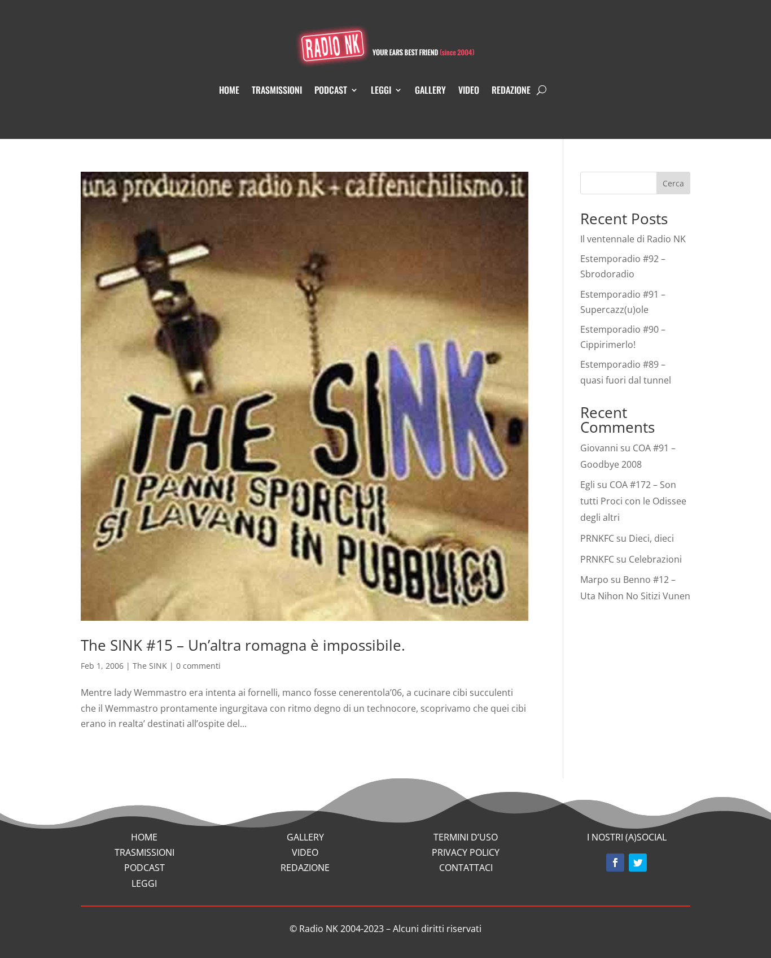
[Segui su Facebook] (615, 863)
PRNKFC (597, 538)
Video (468, 90)
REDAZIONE (305, 867)
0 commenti (198, 665)
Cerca (673, 183)
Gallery (430, 90)
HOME (144, 837)
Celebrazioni (655, 559)
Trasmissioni (277, 90)
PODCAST (144, 867)
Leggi (381, 90)
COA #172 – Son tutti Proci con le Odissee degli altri (633, 501)
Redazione (511, 90)
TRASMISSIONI (144, 852)
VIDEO (305, 852)
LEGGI (144, 883)
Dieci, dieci (651, 538)
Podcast (330, 90)
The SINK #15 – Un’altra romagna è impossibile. (243, 645)
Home (229, 90)
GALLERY (305, 837)
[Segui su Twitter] (638, 863)
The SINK (150, 665)
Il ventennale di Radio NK (633, 239)
